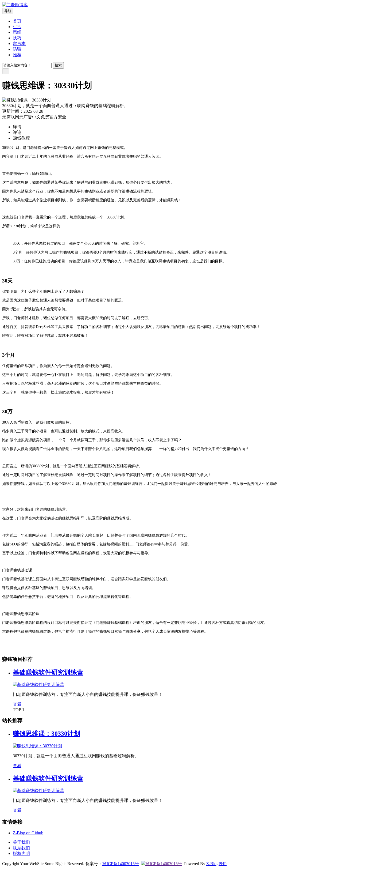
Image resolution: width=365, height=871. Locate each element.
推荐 (17, 54)
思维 (17, 32)
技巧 (17, 38)
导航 (7, 11)
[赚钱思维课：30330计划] (37, 746)
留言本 (19, 43)
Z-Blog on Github (28, 833)
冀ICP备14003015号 (120, 863)
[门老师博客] (15, 4)
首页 (17, 21)
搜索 (58, 65)
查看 (17, 704)
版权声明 (21, 853)
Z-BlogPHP (216, 863)
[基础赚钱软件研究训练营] (38, 684)
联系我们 (21, 848)
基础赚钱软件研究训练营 (48, 672)
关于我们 (21, 842)
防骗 (17, 49)
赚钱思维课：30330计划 (46, 733)
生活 (17, 26)
